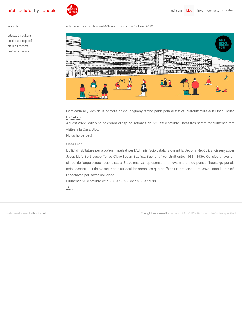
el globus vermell (155, 213)
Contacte (213, 10)
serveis (13, 25)
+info (69, 186)
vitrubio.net (38, 213)
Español (232, 11)
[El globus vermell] (72, 9)
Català (228, 11)
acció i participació (20, 40)
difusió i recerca (18, 46)
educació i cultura (19, 35)
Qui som (176, 10)
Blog (189, 10)
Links (200, 10)
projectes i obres (19, 51)
